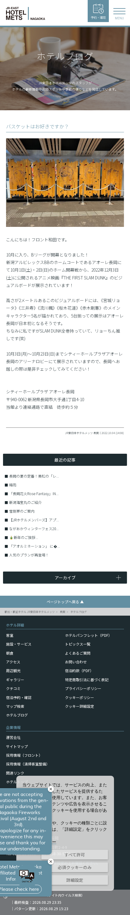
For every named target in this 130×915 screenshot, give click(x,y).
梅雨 (12, 484)
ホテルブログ (78, 612)
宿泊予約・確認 (18, 697)
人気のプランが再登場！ (29, 554)
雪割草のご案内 (21, 511)
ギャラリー (15, 679)
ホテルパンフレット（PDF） (88, 635)
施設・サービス (18, 643)
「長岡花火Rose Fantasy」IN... (34, 493)
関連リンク (15, 772)
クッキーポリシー (79, 697)
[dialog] (65, 833)
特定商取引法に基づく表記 (87, 679)
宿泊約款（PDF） (79, 670)
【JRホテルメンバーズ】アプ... (34, 519)
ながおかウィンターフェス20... (34, 528)
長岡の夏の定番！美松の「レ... (34, 475)
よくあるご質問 (77, 653)
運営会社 (13, 737)
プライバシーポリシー (83, 688)
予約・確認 (98, 17)
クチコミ (13, 688)
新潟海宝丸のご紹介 (25, 502)
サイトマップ (17, 746)
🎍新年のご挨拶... (23, 537)
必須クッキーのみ (75, 867)
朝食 (9, 653)
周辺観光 (13, 670)
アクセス (13, 661)
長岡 (62, 612)
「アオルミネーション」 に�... (34, 546)
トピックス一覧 (77, 643)
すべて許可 (74, 855)
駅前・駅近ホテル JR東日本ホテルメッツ (30, 612)
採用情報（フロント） (24, 755)
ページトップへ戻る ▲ (65, 601)
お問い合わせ (76, 661)
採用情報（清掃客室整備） (28, 763)
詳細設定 (74, 880)
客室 (9, 635)
